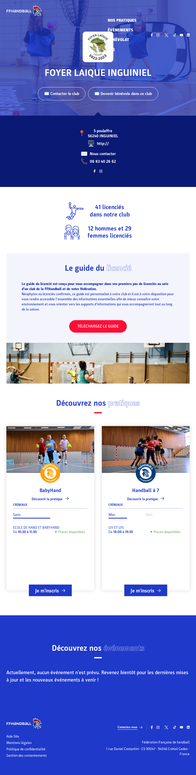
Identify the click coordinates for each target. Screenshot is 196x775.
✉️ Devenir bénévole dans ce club (123, 93)
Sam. (17, 514)
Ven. (149, 514)
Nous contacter (103, 153)
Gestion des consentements (26, 756)
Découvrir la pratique (47, 499)
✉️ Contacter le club (61, 93)
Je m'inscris (47, 591)
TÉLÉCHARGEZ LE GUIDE (98, 326)
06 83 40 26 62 (103, 161)
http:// (103, 143)
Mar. (112, 514)
